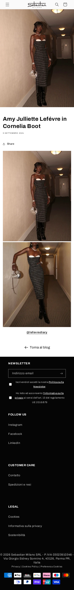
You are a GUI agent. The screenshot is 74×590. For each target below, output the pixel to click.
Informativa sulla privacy (25, 526)
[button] (7, 4)
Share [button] (10, 143)
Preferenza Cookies (51, 566)
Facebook (15, 433)
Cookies (14, 516)
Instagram (15, 424)
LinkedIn (14, 443)
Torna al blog (40, 347)
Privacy (16, 566)
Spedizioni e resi (19, 484)
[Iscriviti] (61, 373)
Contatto (14, 475)
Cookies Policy (30, 566)
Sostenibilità (16, 535)
